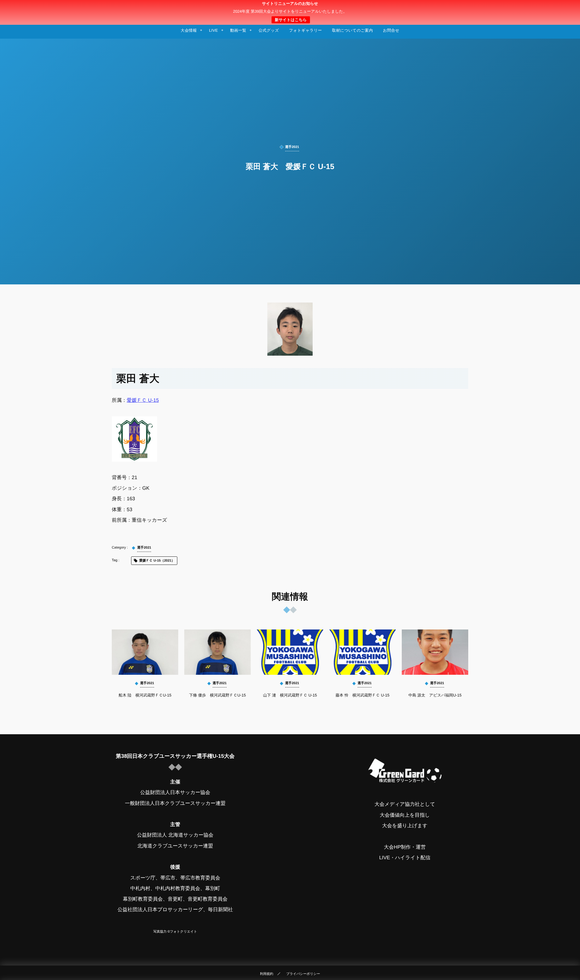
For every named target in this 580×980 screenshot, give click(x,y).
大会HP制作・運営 (405, 847)
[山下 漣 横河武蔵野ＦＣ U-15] (290, 652)
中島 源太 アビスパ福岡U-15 (435, 695)
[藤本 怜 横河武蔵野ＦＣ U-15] (362, 652)
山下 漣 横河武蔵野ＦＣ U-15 (290, 695)
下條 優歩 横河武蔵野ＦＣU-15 (217, 695)
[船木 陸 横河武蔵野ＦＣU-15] (145, 652)
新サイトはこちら (291, 20)
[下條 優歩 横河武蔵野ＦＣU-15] (217, 652)
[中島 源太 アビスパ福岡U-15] (435, 652)
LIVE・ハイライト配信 (404, 857)
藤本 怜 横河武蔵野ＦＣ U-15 (362, 695)
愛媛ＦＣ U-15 (143, 400)
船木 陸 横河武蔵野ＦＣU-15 (145, 695)
